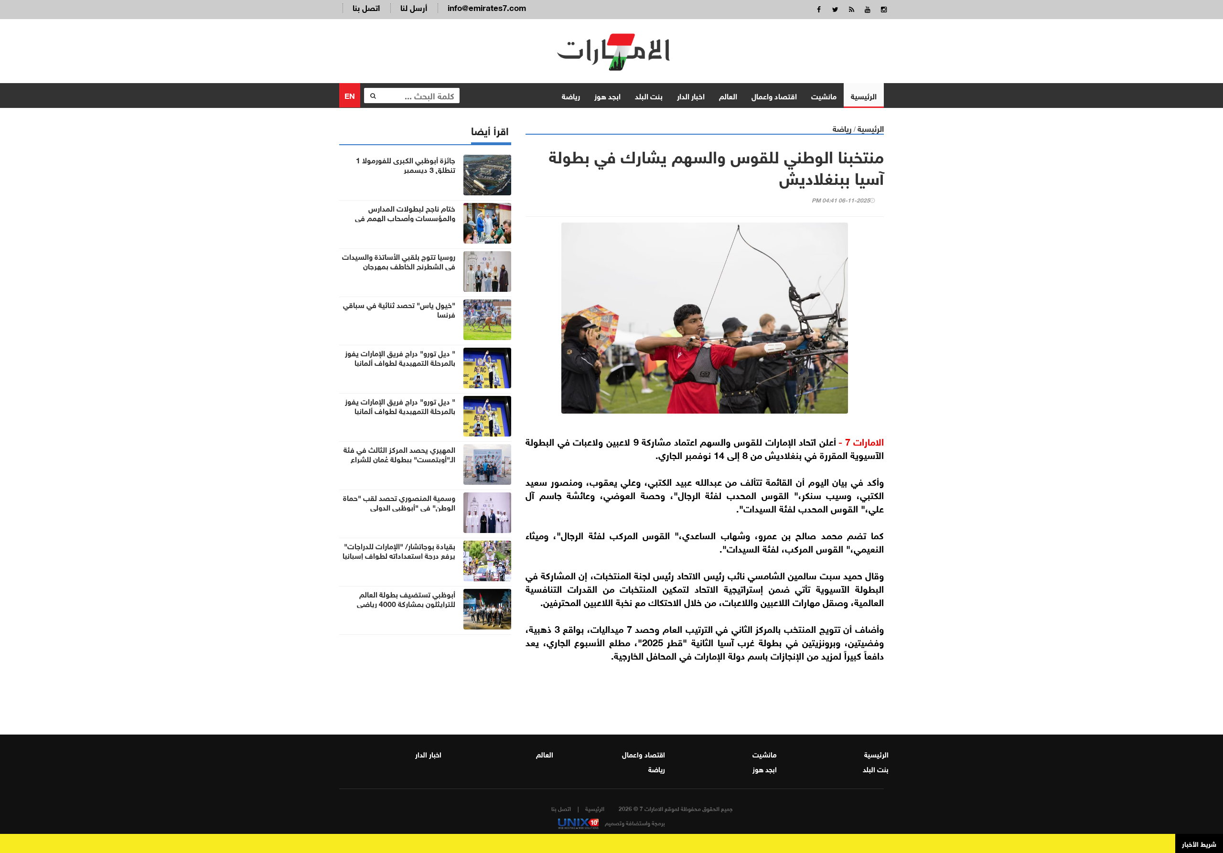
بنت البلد (649, 95)
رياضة (571, 95)
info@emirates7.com (487, 7)
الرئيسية (864, 95)
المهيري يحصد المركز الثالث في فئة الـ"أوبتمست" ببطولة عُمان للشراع (399, 453)
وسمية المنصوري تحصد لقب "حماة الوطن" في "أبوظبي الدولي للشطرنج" (399, 506)
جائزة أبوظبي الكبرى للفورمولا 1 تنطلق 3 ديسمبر (405, 164)
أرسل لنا (413, 7)
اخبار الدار (691, 95)
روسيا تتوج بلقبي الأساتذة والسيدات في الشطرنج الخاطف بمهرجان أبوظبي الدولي (398, 265)
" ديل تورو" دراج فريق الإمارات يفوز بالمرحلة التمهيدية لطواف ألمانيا (400, 357)
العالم (728, 95)
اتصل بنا (366, 7)
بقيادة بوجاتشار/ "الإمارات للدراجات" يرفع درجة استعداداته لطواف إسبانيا (399, 550)
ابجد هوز (607, 95)
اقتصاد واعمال (774, 95)
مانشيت (824, 95)
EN (349, 94)
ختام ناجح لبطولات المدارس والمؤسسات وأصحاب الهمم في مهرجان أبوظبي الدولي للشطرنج (405, 217)
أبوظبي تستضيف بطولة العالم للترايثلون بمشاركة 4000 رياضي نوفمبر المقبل (406, 603)
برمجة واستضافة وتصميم (634, 822)
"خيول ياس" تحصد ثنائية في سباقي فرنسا (399, 309)
